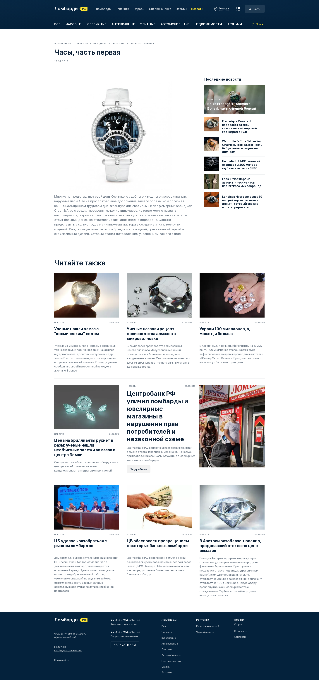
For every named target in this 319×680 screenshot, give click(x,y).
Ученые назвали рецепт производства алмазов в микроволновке (151, 333)
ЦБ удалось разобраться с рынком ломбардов (80, 543)
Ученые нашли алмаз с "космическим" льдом (76, 331)
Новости (197, 9)
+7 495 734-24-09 (125, 620)
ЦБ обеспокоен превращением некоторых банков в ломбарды (158, 543)
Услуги (238, 624)
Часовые (73, 24)
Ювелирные (96, 24)
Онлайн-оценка (160, 9)
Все (57, 24)
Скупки (166, 666)
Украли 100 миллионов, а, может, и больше (225, 331)
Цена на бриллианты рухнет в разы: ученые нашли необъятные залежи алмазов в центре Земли (84, 447)
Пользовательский (207, 626)
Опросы (139, 9)
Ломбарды (103, 9)
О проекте (240, 631)
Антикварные (123, 24)
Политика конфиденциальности (68, 648)
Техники (234, 24)
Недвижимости (208, 24)
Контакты (240, 636)
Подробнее (139, 469)
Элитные (147, 24)
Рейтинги (122, 9)
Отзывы (181, 9)
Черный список (205, 632)
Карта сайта (61, 660)
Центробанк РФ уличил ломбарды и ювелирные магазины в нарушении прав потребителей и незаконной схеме (157, 416)
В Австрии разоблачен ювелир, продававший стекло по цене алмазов (230, 545)
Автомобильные (175, 24)
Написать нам (125, 644)
